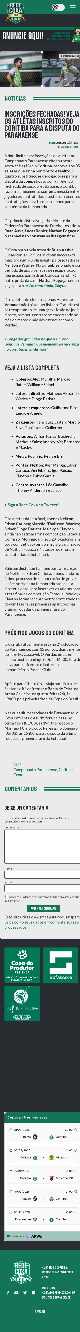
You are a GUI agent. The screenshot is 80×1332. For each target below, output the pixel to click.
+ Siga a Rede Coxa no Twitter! (31, 504)
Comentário (12, 827)
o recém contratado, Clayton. (45, 285)
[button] (7, 1292)
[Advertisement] (40, 1063)
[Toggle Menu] (73, 7)
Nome (9, 868)
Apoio (40, 1311)
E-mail (9, 882)
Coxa (17, 774)
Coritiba (66, 769)
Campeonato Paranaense (35, 769)
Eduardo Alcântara (66, 143)
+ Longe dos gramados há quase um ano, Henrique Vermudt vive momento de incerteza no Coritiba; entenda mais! (41, 344)
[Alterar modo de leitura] (58, 7)
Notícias (15, 98)
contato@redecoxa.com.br (58, 1293)
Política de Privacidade (56, 1297)
